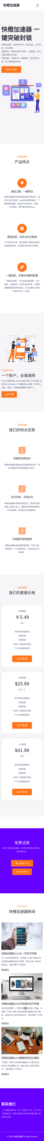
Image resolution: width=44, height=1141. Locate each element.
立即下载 (9, 394)
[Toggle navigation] (37, 5)
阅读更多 (5, 970)
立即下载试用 (22, 659)
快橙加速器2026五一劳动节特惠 (19, 953)
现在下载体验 (11, 69)
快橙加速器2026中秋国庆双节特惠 (20, 1003)
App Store (23, 872)
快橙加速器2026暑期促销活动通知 (20, 1058)
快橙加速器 (11, 5)
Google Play (23, 863)
